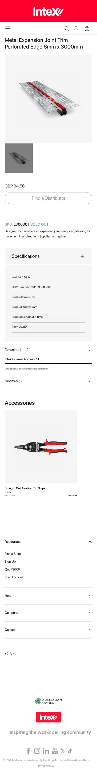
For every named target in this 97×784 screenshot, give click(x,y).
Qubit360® (12, 569)
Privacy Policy (46, 765)
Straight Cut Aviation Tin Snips (25, 488)
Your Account (14, 577)
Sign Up (10, 561)
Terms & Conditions (78, 760)
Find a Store (13, 554)
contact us (43, 368)
